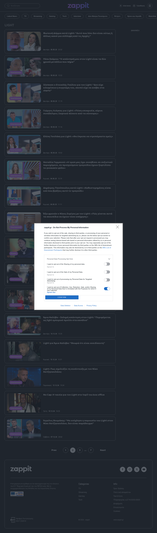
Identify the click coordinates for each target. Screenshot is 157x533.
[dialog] (78, 266)
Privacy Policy (92, 305)
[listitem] (78, 259)
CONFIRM (62, 297)
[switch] (107, 264)
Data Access (78, 305)
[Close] (118, 228)
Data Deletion (65, 305)
